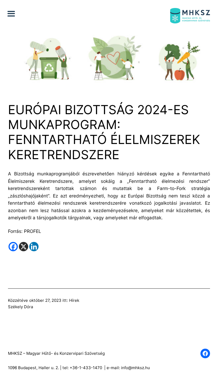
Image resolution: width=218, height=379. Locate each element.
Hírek (74, 300)
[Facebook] (13, 246)
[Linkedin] (34, 246)
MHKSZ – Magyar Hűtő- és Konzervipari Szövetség (56, 353)
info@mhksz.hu (135, 367)
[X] (23, 246)
